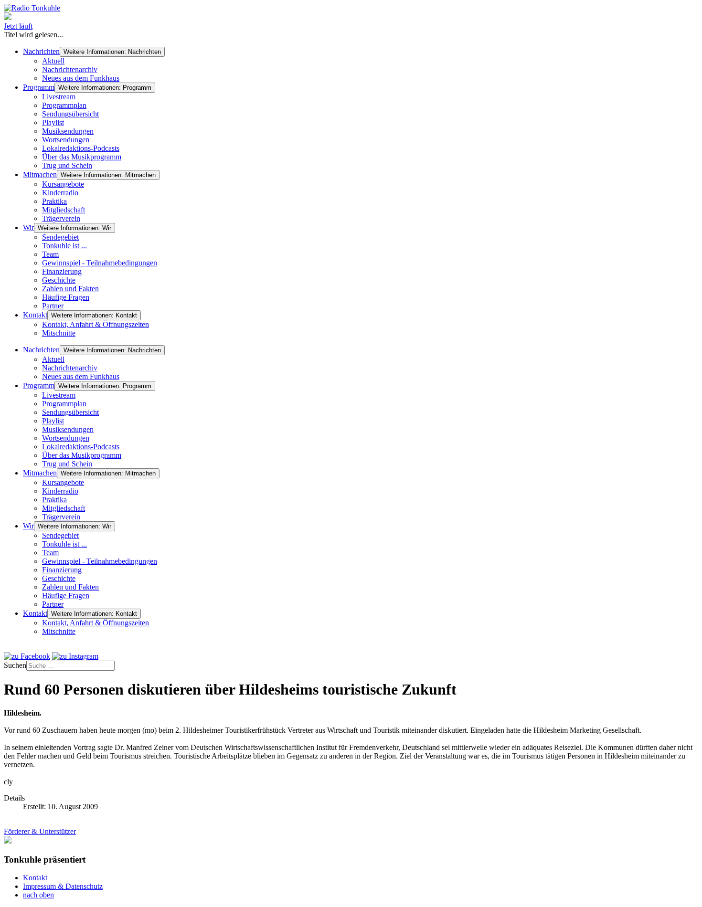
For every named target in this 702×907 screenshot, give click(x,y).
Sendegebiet (60, 237)
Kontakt (35, 315)
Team (50, 254)
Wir (28, 227)
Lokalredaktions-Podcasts (80, 148)
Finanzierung (62, 271)
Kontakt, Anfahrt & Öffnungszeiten (95, 324)
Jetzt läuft (18, 26)
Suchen (15, 665)
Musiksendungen (68, 131)
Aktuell (53, 61)
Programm (38, 87)
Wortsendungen (65, 140)
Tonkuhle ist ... (64, 246)
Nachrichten (41, 51)
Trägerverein (61, 218)
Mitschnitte (58, 333)
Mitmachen (40, 174)
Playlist (53, 122)
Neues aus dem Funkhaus (80, 78)
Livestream (58, 97)
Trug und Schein (67, 165)
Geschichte (58, 280)
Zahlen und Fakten (70, 289)
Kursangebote (63, 184)
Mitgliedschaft (63, 210)
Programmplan (64, 105)
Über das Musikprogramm (81, 157)
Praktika (54, 201)
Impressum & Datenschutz (63, 886)
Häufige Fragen (65, 297)
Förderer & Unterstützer (40, 831)
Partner (53, 306)
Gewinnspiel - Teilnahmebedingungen (99, 263)
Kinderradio (60, 193)
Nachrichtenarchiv (69, 69)
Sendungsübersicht (70, 114)
